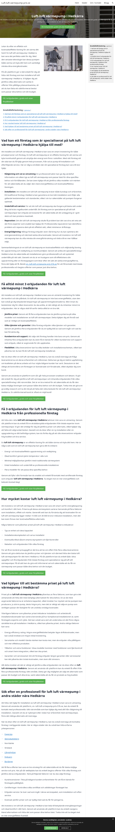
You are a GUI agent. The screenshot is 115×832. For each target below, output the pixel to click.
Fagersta (8, 734)
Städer (84, 3)
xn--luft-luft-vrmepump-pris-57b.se (41, 264)
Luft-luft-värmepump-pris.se (15, 2)
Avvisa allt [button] (65, 828)
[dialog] (57, 824)
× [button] (113, 819)
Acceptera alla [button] (51, 828)
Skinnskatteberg (12, 739)
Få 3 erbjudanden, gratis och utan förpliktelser (57, 27)
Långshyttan (10, 752)
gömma (27, 110)
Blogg (106, 3)
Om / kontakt (95, 3)
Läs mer (76, 824)
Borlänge (9, 761)
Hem (77, 3)
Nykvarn (8, 757)
